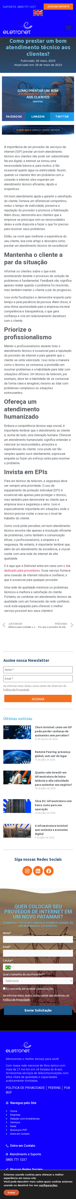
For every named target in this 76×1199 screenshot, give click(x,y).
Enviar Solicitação (38, 1010)
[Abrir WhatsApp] (66, 1189)
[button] (68, 27)
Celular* (8, 960)
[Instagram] (27, 871)
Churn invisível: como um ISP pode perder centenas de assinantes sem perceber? (53, 731)
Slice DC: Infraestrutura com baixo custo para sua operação (53, 805)
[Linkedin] (38, 871)
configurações (48, 1185)
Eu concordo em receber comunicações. (29, 988)
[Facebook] (49, 871)
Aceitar (11, 1192)
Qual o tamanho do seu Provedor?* (24, 974)
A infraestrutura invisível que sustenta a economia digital (51, 829)
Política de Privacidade (16, 689)
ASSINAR (38, 699)
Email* (7, 946)
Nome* (7, 933)
